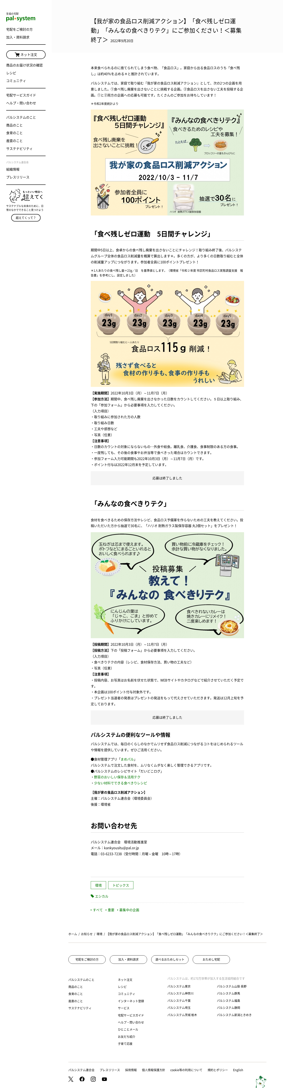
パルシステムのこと (21, 117)
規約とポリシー (218, 1070)
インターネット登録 (131, 1001)
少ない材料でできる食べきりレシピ (120, 783)
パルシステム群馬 (228, 993)
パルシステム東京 (179, 986)
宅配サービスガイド (21, 95)
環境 (98, 885)
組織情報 (12, 169)
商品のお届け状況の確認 (24, 65)
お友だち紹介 (126, 1036)
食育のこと (14, 133)
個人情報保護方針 (153, 1070)
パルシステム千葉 (179, 1000)
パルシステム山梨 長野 (232, 986)
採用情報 (131, 1070)
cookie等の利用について (186, 1070)
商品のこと (14, 125)
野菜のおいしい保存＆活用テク (117, 777)
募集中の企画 (129, 910)
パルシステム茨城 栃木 (182, 1014)
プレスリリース (17, 177)
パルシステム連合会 (81, 1070)
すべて (98, 910)
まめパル (127, 759)
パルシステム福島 (228, 1000)
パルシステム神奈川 (180, 993)
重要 (111, 910)
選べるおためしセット (169, 959)
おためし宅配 (211, 959)
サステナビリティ (19, 148)
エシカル (101, 896)
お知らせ (87, 934)
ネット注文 (29, 54)
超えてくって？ (26, 217)
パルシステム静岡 (228, 1007)
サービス (123, 1008)
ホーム (72, 934)
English (238, 1070)
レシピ (11, 73)
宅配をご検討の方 (19, 29)
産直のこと (14, 140)
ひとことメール (128, 1029)
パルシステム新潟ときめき (234, 1014)
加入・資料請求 (17, 37)
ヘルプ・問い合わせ (21, 103)
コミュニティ (16, 80)
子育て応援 (125, 1043)
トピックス (120, 885)
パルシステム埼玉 (179, 1007)
